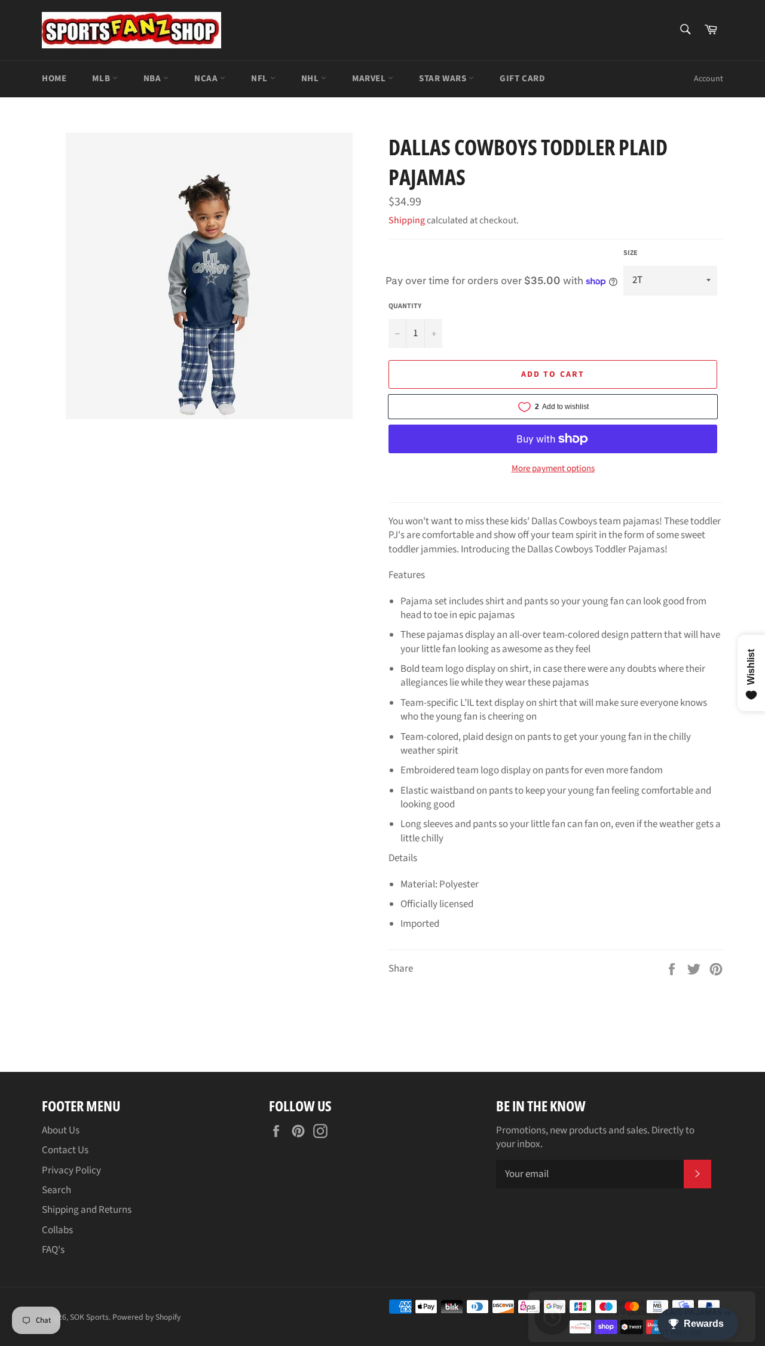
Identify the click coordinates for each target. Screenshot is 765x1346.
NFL (260, 78)
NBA (153, 78)
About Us (60, 1130)
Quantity (404, 306)
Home (54, 78)
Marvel (370, 78)
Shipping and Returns (86, 1210)
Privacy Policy (71, 1170)
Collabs (57, 1230)
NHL (311, 78)
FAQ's (53, 1250)
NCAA (207, 78)
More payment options (553, 469)
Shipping (406, 220)
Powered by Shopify (146, 1317)
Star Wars (444, 78)
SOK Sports (89, 1317)
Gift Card (522, 78)
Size (630, 253)
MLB (102, 78)
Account (708, 79)
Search (56, 1190)
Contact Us (65, 1150)
